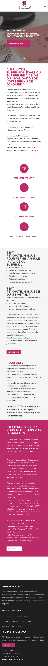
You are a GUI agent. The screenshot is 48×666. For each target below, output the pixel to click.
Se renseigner (13, 352)
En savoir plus (14, 549)
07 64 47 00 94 (22, 616)
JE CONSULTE (8, 645)
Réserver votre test (18, 43)
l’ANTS (26, 514)
